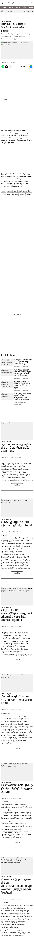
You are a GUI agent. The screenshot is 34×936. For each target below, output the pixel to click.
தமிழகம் (4, 7)
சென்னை (9, 191)
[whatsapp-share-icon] (2, 68)
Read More (17, 485)
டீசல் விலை (15, 194)
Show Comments (17, 314)
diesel (19, 191)
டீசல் (30, 191)
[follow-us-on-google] (31, 66)
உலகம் (18, 7)
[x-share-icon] (6, 68)
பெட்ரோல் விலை (6, 194)
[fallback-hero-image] (7, 362)
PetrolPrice (22, 194)
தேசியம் (11, 7)
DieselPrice (28, 194)
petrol (15, 191)
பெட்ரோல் (25, 191)
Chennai (3, 191)
